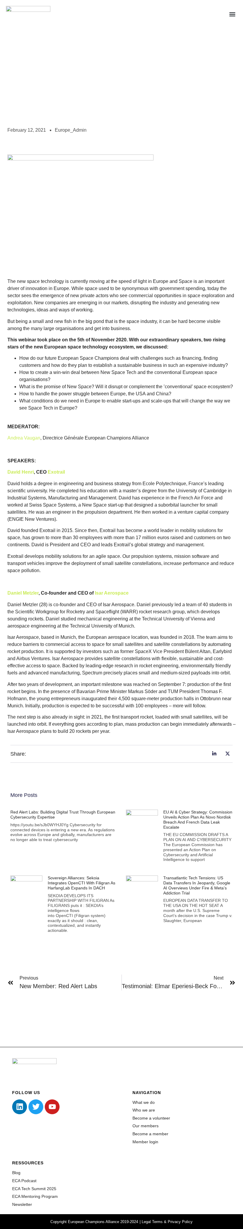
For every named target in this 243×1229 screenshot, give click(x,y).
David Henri (20, 472)
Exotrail (56, 472)
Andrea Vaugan (23, 437)
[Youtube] (52, 1106)
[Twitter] (35, 1106)
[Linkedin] (19, 1106)
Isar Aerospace (112, 593)
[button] (232, 14)
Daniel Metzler (23, 593)
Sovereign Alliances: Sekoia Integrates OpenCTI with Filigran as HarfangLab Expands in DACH (81, 882)
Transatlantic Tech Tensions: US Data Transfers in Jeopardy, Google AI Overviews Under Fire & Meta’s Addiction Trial (196, 885)
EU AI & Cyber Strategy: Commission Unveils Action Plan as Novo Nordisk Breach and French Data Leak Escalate (197, 819)
